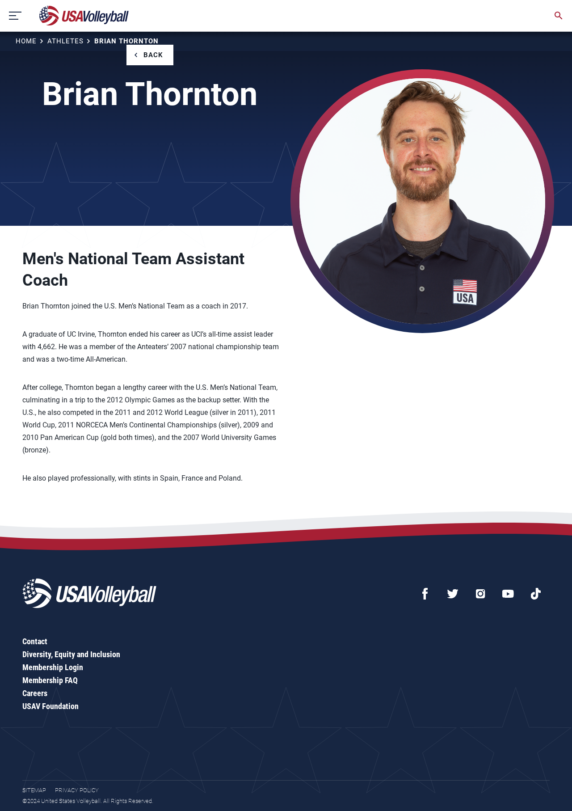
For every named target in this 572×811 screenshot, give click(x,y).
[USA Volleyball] (84, 15)
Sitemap (34, 790)
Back (153, 55)
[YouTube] (508, 593)
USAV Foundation (50, 706)
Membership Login (52, 667)
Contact (34, 641)
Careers (34, 693)
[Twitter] (452, 593)
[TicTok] (535, 593)
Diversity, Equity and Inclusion (71, 654)
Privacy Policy (77, 790)
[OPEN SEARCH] (558, 15)
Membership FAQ (50, 680)
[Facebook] (425, 593)
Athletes (65, 41)
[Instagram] (480, 593)
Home (26, 41)
